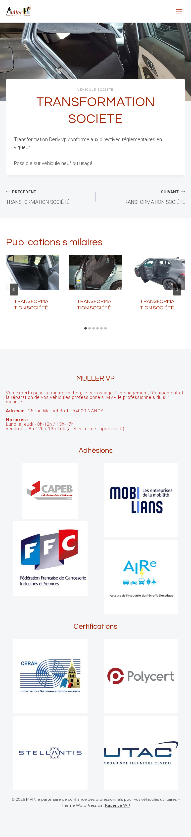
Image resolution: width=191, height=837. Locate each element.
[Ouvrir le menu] (179, 11)
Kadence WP (117, 805)
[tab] (85, 328)
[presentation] (32, 272)
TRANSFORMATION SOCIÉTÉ (37, 197)
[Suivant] (177, 289)
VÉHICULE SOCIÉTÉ (95, 89)
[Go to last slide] (14, 289)
